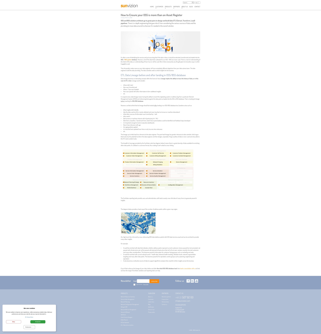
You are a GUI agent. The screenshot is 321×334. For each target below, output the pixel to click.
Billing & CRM (124, 307)
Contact (197, 7)
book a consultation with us (188, 268)
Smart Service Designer (126, 317)
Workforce (123, 315)
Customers (150, 299)
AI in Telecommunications (127, 325)
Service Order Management (127, 299)
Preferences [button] (29, 327)
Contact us (164, 304)
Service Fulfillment (125, 312)
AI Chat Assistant (125, 322)
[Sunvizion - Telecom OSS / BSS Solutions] (129, 5)
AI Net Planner (124, 320)
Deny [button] (13, 321)
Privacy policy (145, 284)
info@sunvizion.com (182, 300)
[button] (159, 6)
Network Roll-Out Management (128, 309)
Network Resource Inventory (128, 297)
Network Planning (125, 302)
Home (152, 7)
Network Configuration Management (130, 304)
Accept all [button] (37, 321)
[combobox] (187, 3)
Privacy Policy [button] (30, 317)
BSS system (128, 60)
